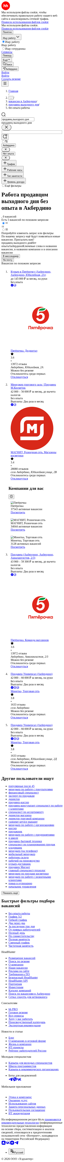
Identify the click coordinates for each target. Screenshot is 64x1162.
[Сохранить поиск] (5, 137)
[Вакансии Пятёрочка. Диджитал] (35, 318)
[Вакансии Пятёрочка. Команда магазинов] (35, 608)
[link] (7, 64)
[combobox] (17, 119)
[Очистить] (6, 127)
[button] (5, 72)
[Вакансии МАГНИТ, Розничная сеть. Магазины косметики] (35, 429)
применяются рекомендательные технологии (31, 1121)
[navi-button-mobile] (5, 84)
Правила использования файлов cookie (25, 28)
